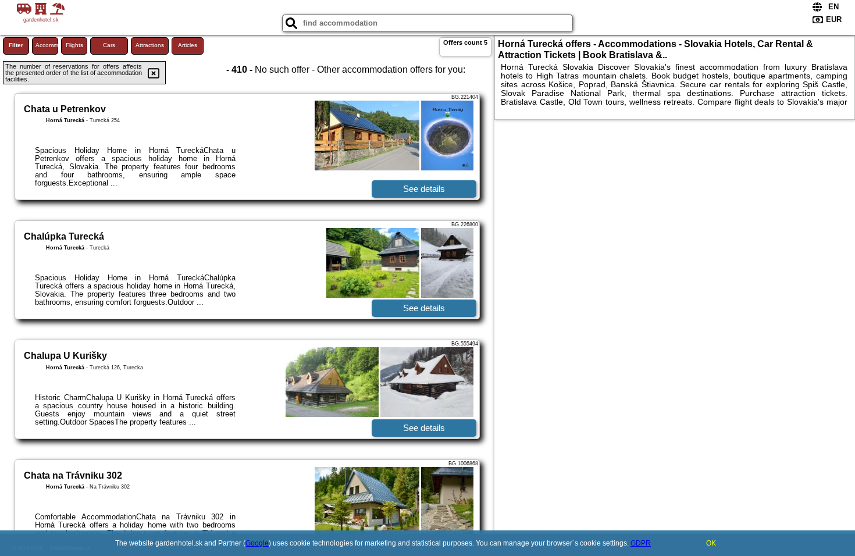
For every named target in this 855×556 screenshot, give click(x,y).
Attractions (150, 45)
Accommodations (46, 45)
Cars (109, 45)
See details (424, 189)
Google (257, 543)
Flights (74, 45)
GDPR (640, 543)
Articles (187, 45)
